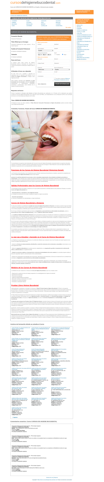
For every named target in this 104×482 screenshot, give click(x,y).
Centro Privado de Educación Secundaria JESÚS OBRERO (37, 350)
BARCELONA (29, 24)
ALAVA (27, 20)
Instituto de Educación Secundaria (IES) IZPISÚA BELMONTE (58, 369)
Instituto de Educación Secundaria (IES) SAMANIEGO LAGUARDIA (39, 369)
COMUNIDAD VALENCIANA (83, 49)
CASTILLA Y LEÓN (81, 31)
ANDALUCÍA (79, 25)
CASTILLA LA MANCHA (82, 30)
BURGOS (43, 24)
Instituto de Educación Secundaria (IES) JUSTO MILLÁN (19, 408)
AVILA (42, 22)
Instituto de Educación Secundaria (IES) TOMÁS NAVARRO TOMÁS (19, 378)
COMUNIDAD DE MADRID (83, 44)
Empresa (56, 477)
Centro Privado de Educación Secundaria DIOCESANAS (18, 350)
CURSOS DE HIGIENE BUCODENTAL (18, 15)
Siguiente (15, 417)
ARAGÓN (79, 26)
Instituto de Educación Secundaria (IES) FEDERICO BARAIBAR (39, 339)
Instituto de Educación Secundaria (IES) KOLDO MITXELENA (19, 359)
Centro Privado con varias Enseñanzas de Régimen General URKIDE (21, 328)
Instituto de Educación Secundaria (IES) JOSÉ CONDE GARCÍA (58, 388)
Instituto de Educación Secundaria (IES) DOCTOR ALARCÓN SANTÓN (20, 399)
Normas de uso (49, 477)
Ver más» (68, 27)
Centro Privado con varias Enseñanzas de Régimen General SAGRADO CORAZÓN (60, 328)
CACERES (58, 24)
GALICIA (79, 52)
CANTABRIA (29, 25)
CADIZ (13, 25)
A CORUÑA (14, 20)
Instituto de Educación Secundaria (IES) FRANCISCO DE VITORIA (58, 339)
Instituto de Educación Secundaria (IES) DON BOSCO (58, 378)
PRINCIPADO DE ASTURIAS (83, 57)
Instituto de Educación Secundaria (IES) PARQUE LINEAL (19, 388)
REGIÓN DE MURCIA (81, 59)
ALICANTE (58, 20)
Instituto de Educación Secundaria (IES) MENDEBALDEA (39, 359)
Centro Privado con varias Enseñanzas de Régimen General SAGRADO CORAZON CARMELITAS (21, 339)
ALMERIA (14, 22)
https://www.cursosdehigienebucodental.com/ (48, 479)
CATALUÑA (79, 33)
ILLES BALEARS (80, 54)
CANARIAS (79, 28)
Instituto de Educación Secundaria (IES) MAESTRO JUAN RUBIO (39, 399)
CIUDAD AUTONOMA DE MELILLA (84, 36)
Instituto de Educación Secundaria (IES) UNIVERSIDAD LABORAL (39, 388)
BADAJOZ (58, 22)
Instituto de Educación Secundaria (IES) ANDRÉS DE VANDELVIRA (39, 378)
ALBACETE (43, 20)
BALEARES (14, 24)
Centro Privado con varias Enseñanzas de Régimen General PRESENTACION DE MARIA (40, 329)
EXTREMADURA (80, 51)
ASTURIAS (28, 22)
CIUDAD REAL (59, 25)
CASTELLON (44, 25)
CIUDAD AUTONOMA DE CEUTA (84, 35)
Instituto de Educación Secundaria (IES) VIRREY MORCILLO (58, 399)
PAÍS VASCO (79, 56)
